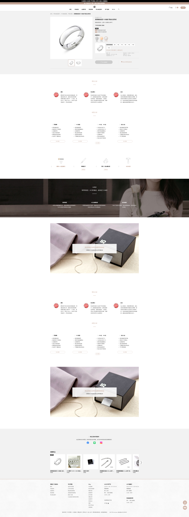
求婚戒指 (77, 9)
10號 (133, 44)
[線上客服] (185, 507)
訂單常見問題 (71, 488)
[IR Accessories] (94, 7)
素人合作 (90, 512)
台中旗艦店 (129, 484)
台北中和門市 (107, 484)
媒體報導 (90, 492)
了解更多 (83, 169)
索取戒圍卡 (114, 50)
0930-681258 (136, 486)
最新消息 (90, 490)
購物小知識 (70, 494)
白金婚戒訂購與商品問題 (73, 496)
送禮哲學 (90, 499)
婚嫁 (89, 503)
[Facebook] (105, 503)
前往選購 (57, 141)
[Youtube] (108, 503)
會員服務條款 (104, 512)
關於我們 (64, 512)
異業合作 (85, 512)
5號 (114, 44)
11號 (109, 47)
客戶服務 (107, 9)
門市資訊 (183, 7)
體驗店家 (90, 496)
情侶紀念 (90, 501)
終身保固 (128, 166)
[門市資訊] (185, 502)
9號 (129, 44)
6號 (118, 44)
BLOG (113, 9)
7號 (122, 44)
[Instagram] (106, 503)
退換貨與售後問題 (72, 492)
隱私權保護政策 (96, 512)
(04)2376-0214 (130, 486)
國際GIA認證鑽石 (61, 166)
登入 (171, 7)
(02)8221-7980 (107, 486)
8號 (125, 44)
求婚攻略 (90, 507)
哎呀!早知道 (91, 505)
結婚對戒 (84, 9)
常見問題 (69, 512)
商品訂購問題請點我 (127, 62)
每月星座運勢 (91, 488)
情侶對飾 (91, 9)
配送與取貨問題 (71, 490)
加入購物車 (104, 62)
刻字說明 (108, 50)
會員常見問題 (71, 486)
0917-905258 (114, 486)
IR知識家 (90, 486)
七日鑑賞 (74, 512)
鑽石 (71, 9)
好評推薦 (90, 494)
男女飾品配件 (99, 9)
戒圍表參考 (120, 50)
